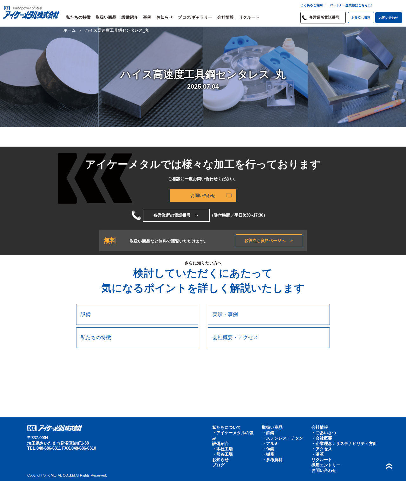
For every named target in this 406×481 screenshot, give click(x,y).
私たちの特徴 (78, 17)
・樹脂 (268, 454)
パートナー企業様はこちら (349, 5)
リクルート (249, 17)
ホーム (69, 30)
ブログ (218, 465)
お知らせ (164, 17)
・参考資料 (272, 460)
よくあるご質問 (311, 5)
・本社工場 (222, 449)
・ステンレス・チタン (282, 438)
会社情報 (225, 17)
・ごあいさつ (323, 433)
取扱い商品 (106, 17)
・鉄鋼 (268, 433)
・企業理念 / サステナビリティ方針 (344, 443)
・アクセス (321, 449)
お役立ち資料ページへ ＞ (269, 240)
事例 (147, 17)
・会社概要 (321, 438)
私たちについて (226, 427)
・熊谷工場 (222, 454)
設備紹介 (129, 17)
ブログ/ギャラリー (195, 17)
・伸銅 (268, 449)
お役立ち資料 (360, 17)
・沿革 (317, 454)
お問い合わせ (388, 17)
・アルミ (270, 443)
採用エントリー (325, 465)
